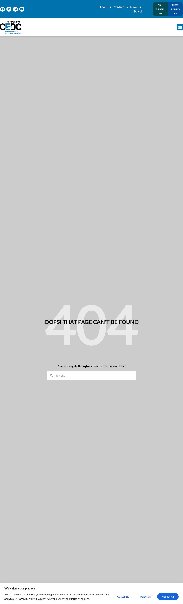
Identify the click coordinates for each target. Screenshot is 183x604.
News (133, 7)
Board (138, 11)
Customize (123, 596)
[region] (91, 593)
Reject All (145, 596)
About (103, 7)
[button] (180, 27)
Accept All (168, 596)
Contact (119, 7)
